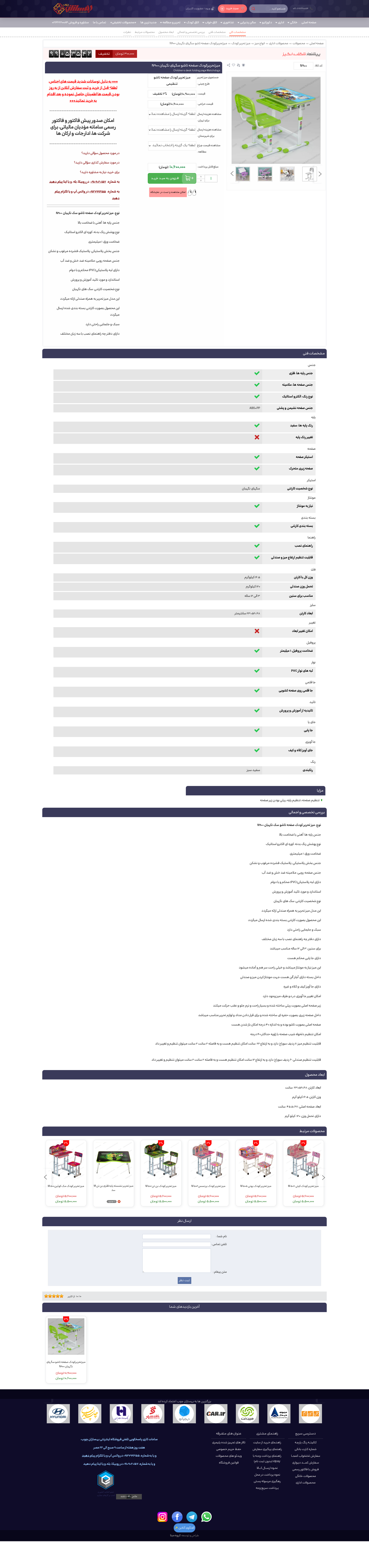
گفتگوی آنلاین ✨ (184, 1528)
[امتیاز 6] (55, 1296)
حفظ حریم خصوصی (228, 1449)
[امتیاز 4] (51, 1296)
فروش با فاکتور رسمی (305, 1469)
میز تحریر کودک (240, 43)
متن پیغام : (220, 1272)
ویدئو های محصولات (229, 1456)
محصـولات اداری (306, 1483)
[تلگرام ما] (191, 1516)
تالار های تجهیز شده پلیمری (228, 1442)
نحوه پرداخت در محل (267, 1475)
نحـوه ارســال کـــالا (267, 1468)
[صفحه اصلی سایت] (72, 8)
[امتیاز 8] (59, 1296)
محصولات (299, 43)
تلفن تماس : (219, 1244)
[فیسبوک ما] (177, 1516)
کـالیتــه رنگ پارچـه (306, 1442)
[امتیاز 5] (53, 1296)
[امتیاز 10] (62, 1296)
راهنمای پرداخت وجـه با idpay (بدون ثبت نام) (267, 1459)
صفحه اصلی (316, 43)
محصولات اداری (278, 43)
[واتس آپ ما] (206, 1516)
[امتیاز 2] (47, 1296)
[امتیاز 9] (61, 1296)
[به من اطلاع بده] (243, 65)
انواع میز (260, 43)
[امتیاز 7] (57, 1296)
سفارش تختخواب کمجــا (305, 1456)
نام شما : (221, 1236)
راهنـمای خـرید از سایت (267, 1442)
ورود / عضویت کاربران (198, 9)
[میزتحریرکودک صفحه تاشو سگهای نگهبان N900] (276, 120)
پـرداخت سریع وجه (267, 1488)
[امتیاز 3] (49, 1296)
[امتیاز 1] (45, 1296)
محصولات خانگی (305, 1476)
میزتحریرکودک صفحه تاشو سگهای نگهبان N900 (198, 43)
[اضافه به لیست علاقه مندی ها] (233, 65)
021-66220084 (303, 8)
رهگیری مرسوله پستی (267, 1481)
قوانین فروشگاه (229, 1463)
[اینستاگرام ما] (162, 1516)
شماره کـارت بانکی (306, 1449)
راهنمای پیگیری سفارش (267, 1449)
